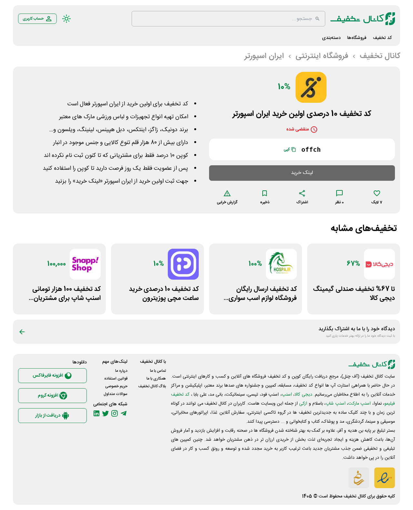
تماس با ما (158, 371)
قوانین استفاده (115, 378)
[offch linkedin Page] (96, 413)
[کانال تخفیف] (362, 19)
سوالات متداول (115, 394)
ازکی (303, 404)
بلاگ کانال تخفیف (152, 386)
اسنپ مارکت (359, 404)
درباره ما (121, 371)
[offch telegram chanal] (123, 413)
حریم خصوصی (116, 386)
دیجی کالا (303, 395)
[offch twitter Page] (105, 413)
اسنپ (287, 395)
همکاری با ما (156, 378)
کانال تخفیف (355, 496)
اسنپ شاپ (335, 404)
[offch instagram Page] (114, 413)
